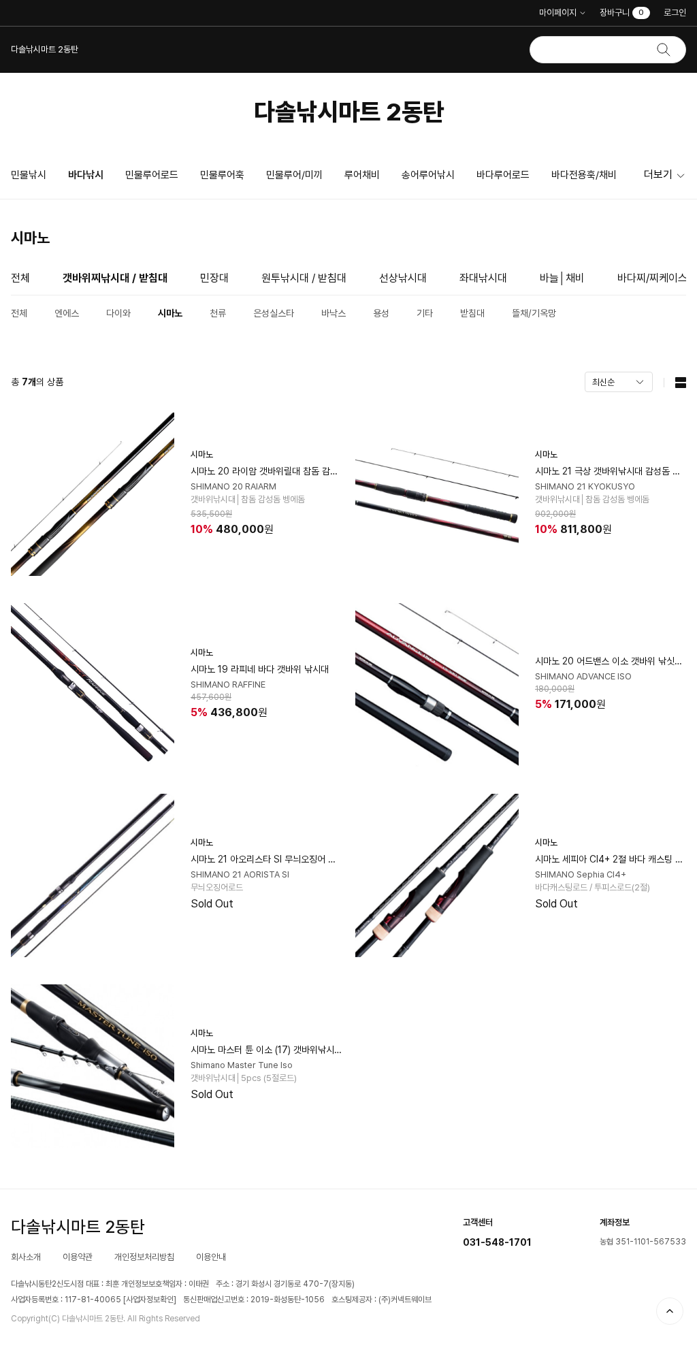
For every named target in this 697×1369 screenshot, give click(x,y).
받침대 (472, 313)
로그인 (675, 12)
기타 (425, 313)
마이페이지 (558, 12)
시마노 (170, 313)
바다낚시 (85, 175)
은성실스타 (273, 313)
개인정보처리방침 (144, 1257)
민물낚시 (28, 175)
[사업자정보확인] (149, 1299)
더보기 (658, 174)
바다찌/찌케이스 (652, 278)
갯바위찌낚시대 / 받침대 (115, 278)
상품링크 (176, 494)
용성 (381, 313)
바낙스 (333, 313)
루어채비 (362, 175)
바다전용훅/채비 (584, 175)
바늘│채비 (562, 278)
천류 (218, 313)
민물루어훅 (222, 175)
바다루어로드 (503, 175)
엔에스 (66, 313)
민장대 (214, 278)
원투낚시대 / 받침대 (303, 278)
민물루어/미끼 (294, 175)
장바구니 (622, 12)
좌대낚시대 (483, 278)
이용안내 (211, 1257)
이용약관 (78, 1257)
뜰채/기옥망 (534, 313)
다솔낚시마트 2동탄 (349, 112)
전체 (20, 278)
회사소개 (26, 1257)
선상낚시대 (403, 278)
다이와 (118, 313)
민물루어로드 (151, 175)
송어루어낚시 (428, 175)
